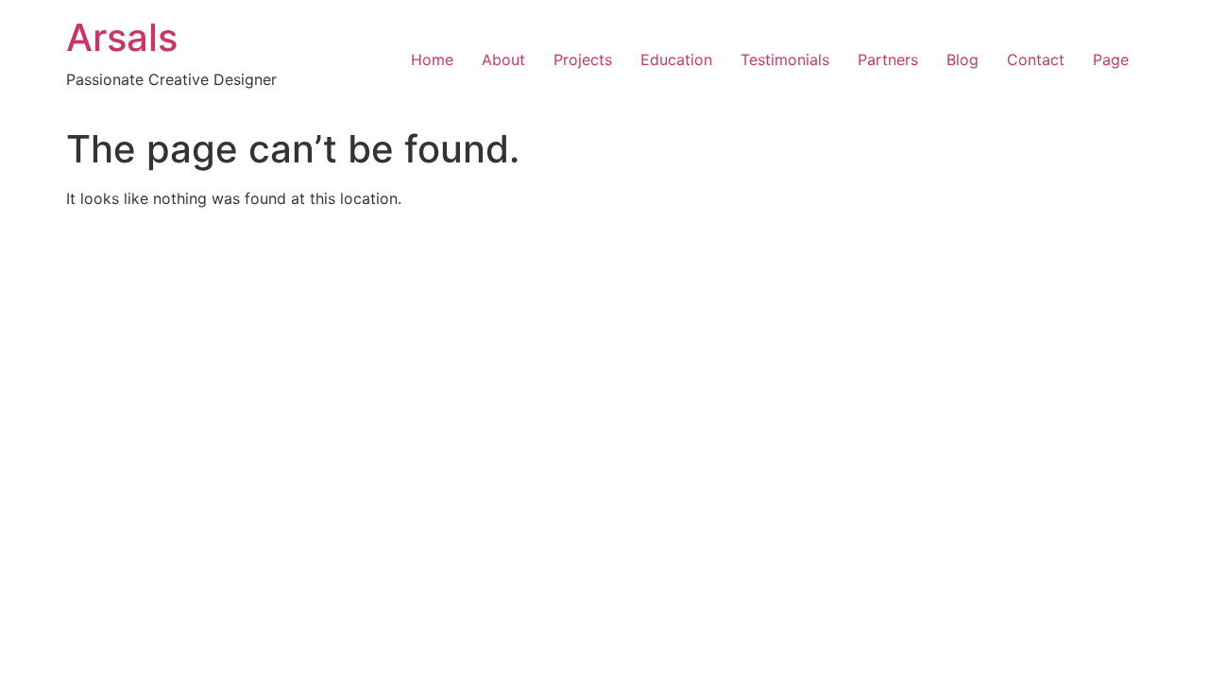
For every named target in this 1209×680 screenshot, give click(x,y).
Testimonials (785, 59)
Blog (962, 59)
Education (676, 59)
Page (1111, 59)
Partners (888, 59)
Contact (1035, 59)
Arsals (122, 37)
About (503, 59)
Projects (582, 59)
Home (432, 59)
